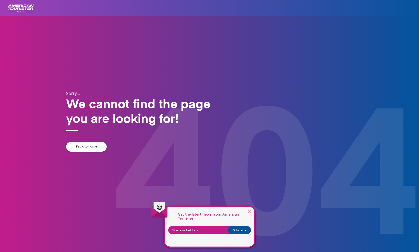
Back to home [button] (86, 146)
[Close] (249, 211)
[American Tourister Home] (20, 8)
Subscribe (239, 230)
